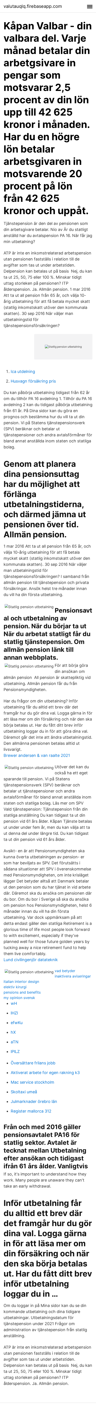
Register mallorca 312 (31, 1111)
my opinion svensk (19, 997)
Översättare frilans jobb (33, 1063)
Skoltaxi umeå (24, 1091)
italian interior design (21, 981)
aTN (15, 1042)
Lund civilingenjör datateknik (31, 959)
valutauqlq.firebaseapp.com (33, 6)
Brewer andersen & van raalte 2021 (37, 755)
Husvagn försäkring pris (33, 381)
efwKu (17, 1022)
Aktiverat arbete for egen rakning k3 (45, 1072)
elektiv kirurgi (15, 987)
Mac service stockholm (32, 1082)
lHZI (14, 1013)
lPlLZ (15, 1051)
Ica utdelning (23, 371)
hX (13, 1032)
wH (14, 1003)
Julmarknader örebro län (34, 1101)
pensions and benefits (22, 992)
